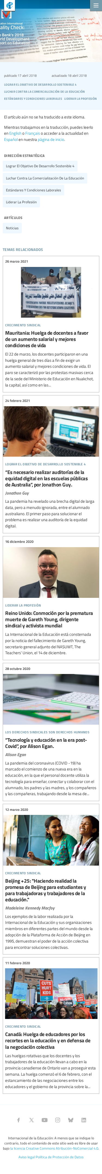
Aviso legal (26, 1156)
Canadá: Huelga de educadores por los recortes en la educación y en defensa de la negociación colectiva (51, 1024)
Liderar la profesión (21, 201)
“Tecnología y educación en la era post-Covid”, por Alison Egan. (51, 731)
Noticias (12, 227)
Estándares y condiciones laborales (33, 190)
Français (32, 133)
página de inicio (51, 139)
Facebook (18, 1120)
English (15, 133)
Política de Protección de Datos (60, 1156)
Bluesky (70, 1120)
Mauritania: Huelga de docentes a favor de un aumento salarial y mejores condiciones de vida (51, 323)
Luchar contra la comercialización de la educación (45, 178)
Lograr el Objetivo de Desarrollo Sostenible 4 (40, 165)
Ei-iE (7, 6)
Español (11, 139)
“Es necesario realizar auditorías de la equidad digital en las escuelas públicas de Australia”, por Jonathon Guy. (51, 463)
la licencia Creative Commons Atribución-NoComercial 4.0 (54, 1148)
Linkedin (84, 1120)
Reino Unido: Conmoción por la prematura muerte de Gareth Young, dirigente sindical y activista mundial (51, 597)
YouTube (44, 1120)
